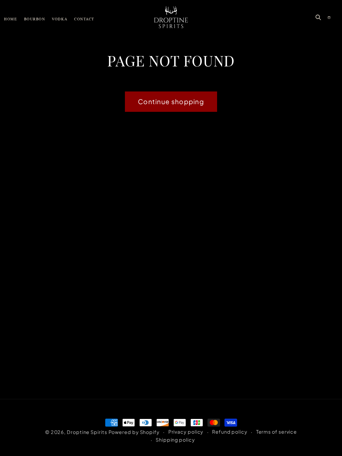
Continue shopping (171, 101)
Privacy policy (186, 432)
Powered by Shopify (134, 432)
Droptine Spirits (87, 432)
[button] (318, 17)
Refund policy (229, 432)
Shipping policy (175, 440)
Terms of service (276, 432)
